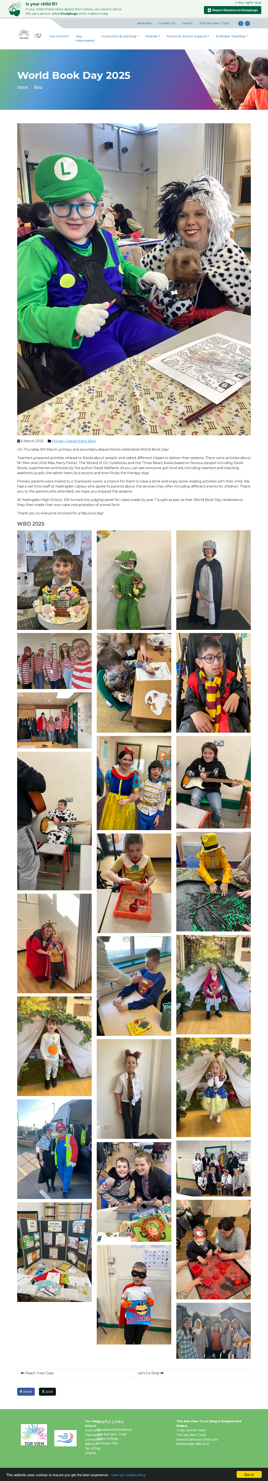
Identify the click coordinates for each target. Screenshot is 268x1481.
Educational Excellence (114, 1430)
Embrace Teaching (230, 36)
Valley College (107, 1439)
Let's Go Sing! (148, 1373)
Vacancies (144, 23)
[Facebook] (240, 23)
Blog (38, 87)
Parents (151, 36)
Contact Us (166, 23)
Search (187, 23)
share (27, 1392)
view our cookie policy (128, 1474)
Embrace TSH (107, 1443)
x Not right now (248, 3)
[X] (247, 23)
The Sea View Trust (214, 23)
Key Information (85, 38)
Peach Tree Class (38, 1373)
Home (22, 87)
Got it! (249, 1474)
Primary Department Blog (74, 441)
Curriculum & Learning (118, 36)
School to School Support (187, 36)
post (49, 1392)
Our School (58, 36)
